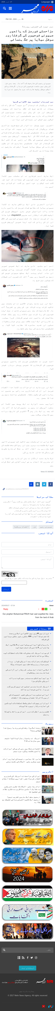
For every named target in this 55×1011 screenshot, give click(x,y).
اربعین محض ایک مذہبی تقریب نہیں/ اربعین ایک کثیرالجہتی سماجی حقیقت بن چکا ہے (21, 799)
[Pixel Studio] (42, 1006)
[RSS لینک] (23, 957)
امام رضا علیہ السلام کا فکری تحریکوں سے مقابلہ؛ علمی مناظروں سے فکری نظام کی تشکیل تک (22, 789)
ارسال (6, 589)
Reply (5, 609)
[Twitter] (32, 957)
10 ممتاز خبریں (40, 628)
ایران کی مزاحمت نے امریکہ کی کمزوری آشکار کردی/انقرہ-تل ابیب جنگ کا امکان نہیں (21, 778)
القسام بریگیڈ (21, 527)
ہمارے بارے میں (26, 991)
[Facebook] (27, 957)
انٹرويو (48, 771)
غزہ (34, 527)
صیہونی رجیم (46, 527)
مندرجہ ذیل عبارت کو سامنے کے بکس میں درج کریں (29, 578)
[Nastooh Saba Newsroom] (49, 1006)
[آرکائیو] (19, 957)
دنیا (50, 19)
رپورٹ (49, 723)
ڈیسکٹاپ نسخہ (27, 968)
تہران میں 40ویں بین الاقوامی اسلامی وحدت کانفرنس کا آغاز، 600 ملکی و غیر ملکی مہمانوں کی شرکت (26, 636)
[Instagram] (36, 957)
